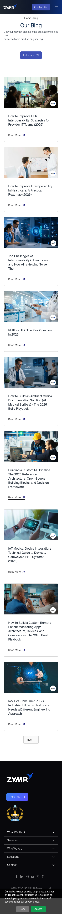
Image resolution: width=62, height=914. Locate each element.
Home (27, 18)
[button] (56, 7)
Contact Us (40, 7)
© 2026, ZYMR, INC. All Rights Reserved (28, 888)
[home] (10, 7)
